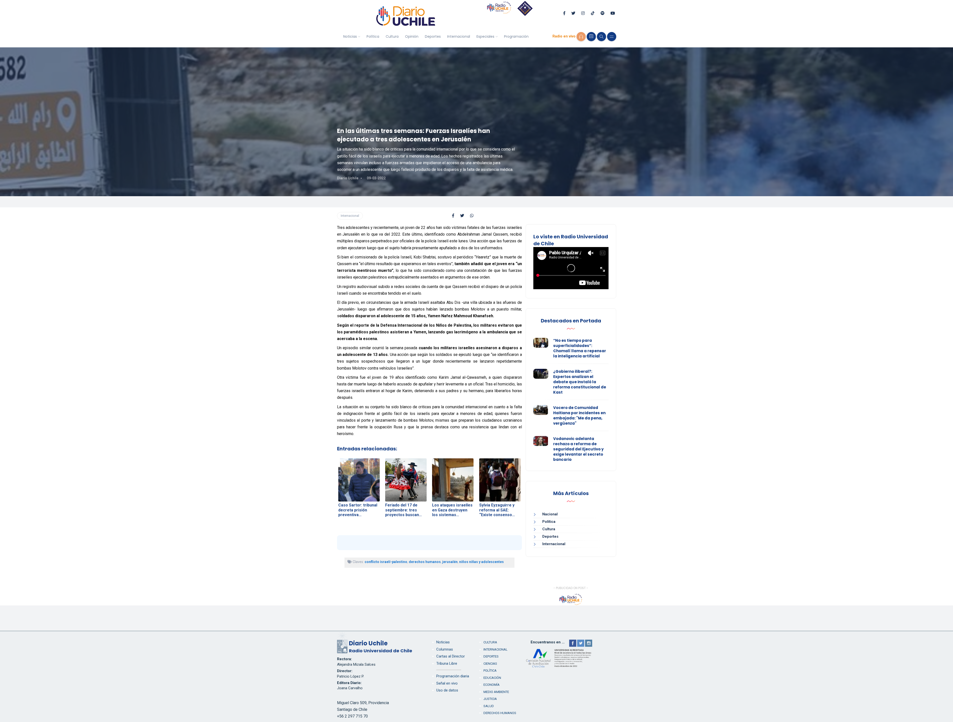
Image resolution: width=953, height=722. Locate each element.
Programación (516, 36)
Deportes (433, 36)
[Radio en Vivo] (581, 36)
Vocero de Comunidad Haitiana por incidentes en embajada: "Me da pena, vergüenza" (579, 415)
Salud (488, 706)
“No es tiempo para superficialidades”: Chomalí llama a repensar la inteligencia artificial (579, 348)
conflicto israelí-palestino (386, 562)
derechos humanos (425, 562)
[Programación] (591, 36)
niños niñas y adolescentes (481, 562)
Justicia (490, 699)
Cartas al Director (450, 656)
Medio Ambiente (496, 692)
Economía (491, 685)
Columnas (444, 649)
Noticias (350, 36)
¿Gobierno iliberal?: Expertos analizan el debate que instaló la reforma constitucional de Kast (579, 382)
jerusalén (450, 562)
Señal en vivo (447, 683)
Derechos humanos (499, 713)
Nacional (550, 514)
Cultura (392, 36)
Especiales (485, 36)
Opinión (411, 36)
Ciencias (490, 663)
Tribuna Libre (446, 663)
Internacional (458, 36)
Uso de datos (447, 690)
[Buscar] (601, 36)
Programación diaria (452, 676)
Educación (492, 678)
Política (373, 36)
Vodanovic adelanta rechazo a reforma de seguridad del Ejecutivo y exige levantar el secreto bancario (578, 449)
